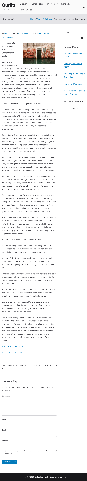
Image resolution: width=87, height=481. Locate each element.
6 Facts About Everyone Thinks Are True (74, 92)
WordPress (62, 477)
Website (5, 440)
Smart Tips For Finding (12, 352)
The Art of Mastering (73, 84)
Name (5, 419)
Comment (6, 396)
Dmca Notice (37, 4)
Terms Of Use (26, 10)
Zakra (52, 477)
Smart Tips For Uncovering (43, 365)
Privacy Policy (52, 4)
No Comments (7, 38)
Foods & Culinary (43, 33)
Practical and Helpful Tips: (13, 346)
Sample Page (67, 4)
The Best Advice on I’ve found (74, 55)
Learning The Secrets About (73, 65)
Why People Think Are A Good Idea (74, 75)
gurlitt (6, 33)
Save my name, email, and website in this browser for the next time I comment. (31, 452)
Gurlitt (9, 5)
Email (4, 430)
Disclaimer (24, 4)
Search (66, 33)
